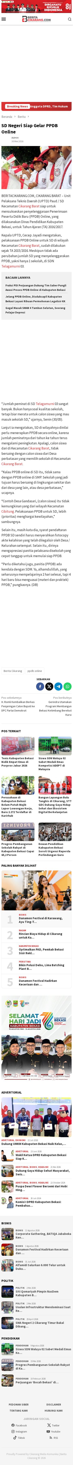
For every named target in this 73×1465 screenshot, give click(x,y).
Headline (43, 1167)
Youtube (55, 1431)
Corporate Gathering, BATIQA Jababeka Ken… (43, 1235)
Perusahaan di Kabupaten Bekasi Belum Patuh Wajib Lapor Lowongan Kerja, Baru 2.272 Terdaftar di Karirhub (16, 806)
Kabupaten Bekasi (29, 946)
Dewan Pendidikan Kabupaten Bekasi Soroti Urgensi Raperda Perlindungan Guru (54, 849)
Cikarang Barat (29, 206)
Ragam (22, 930)
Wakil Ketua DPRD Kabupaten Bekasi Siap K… (41, 1157)
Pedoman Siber (19, 1404)
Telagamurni (10, 266)
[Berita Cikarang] (36, 18)
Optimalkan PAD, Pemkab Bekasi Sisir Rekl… (41, 951)
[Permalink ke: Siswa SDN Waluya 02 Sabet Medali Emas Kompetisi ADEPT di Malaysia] (55, 746)
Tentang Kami (19, 1410)
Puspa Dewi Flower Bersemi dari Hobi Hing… (41, 1188)
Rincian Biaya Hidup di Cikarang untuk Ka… (40, 935)
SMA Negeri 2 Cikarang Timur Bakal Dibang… (40, 1324)
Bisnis (22, 914)
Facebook (21, 1425)
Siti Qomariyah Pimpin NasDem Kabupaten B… (37, 1293)
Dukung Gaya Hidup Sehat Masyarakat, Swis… (43, 1172)
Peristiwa (25, 961)
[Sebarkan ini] (40, 686)
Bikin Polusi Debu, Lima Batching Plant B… (41, 967)
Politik (20, 1287)
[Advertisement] (36, 63)
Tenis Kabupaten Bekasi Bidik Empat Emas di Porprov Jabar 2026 (17, 761)
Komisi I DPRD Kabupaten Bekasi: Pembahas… (38, 1203)
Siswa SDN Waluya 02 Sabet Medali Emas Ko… (43, 1351)
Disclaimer (53, 1404)
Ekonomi (20, 1140)
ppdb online (35, 671)
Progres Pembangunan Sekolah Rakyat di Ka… (43, 1366)
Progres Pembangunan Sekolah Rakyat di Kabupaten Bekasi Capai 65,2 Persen (17, 849)
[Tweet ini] (49, 686)
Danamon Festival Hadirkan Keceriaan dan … (38, 982)
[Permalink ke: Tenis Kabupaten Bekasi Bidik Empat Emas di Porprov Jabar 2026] (17, 746)
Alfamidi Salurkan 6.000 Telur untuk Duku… (40, 1267)
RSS (56, 1438)
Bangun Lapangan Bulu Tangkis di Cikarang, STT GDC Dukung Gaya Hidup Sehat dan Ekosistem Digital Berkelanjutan (55, 805)
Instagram (21, 1431)
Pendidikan (22, 1345)
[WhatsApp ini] (67, 686)
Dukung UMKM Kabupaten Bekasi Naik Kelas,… (33, 1144)
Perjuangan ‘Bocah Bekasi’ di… (37, 1382)
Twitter (55, 1425)
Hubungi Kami (54, 1410)
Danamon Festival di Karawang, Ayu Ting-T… (41, 920)
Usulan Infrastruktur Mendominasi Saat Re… (43, 1309)
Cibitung (7, 511)
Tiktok (21, 1438)
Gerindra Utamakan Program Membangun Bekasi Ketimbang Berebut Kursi (55, 706)
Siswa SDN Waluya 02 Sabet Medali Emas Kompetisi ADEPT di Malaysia (52, 763)
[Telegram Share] (58, 686)
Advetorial (7, 1140)
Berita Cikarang (13, 671)
